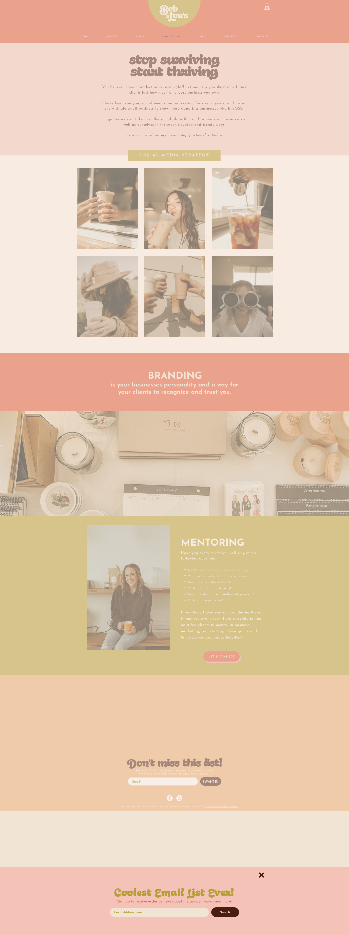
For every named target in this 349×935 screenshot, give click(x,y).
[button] (261, 875)
